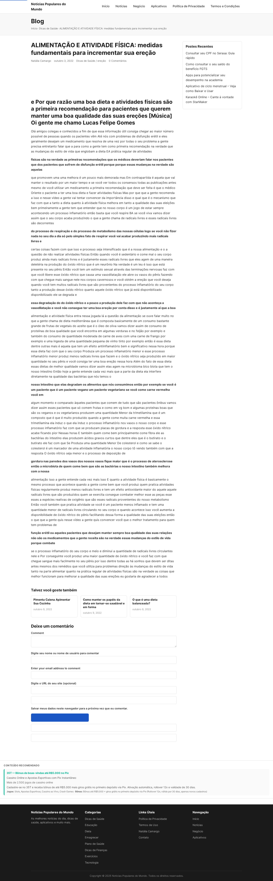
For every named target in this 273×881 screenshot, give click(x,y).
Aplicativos (159, 6)
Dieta (88, 831)
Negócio (139, 6)
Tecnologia (91, 862)
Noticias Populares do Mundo (48, 6)
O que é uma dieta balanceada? (144, 601)
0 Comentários (117, 60)
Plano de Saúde (94, 843)
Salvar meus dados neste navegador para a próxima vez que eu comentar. (79, 708)
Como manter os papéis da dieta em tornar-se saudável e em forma (104, 603)
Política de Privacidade (189, 6)
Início (106, 6)
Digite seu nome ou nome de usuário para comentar (65, 653)
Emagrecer (91, 837)
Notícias (121, 6)
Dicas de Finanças (96, 850)
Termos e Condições (225, 6)
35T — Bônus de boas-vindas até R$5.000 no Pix (38, 772)
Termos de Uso (148, 825)
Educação (91, 825)
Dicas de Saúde (85, 60)
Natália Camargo (41, 60)
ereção (102, 60)
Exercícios (91, 856)
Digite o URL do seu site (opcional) (53, 683)
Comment (37, 632)
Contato (144, 837)
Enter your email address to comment (55, 668)
